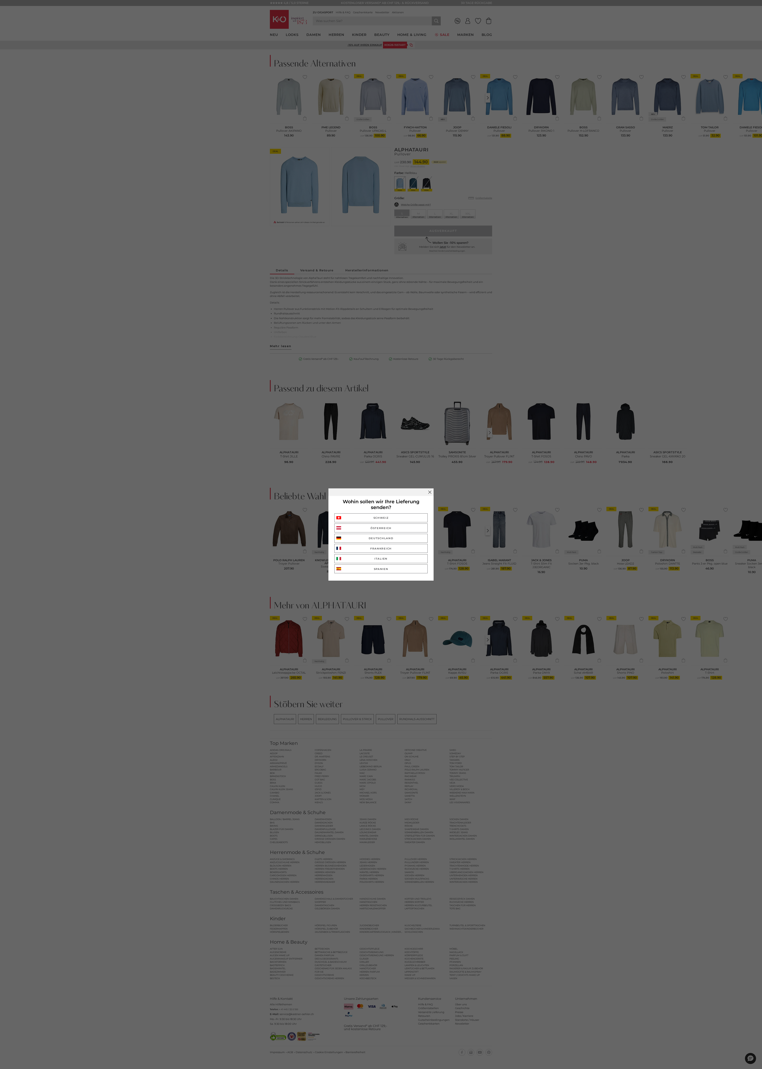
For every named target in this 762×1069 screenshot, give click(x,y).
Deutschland (381, 538)
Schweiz (381, 517)
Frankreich (381, 548)
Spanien (381, 569)
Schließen (430, 492)
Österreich (381, 528)
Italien (381, 558)
